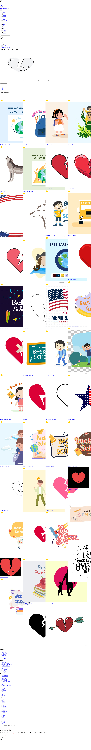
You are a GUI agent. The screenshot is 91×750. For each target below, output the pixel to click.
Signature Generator (5, 679)
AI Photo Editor (4, 671)
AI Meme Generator (5, 676)
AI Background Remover (6, 681)
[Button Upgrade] (1, 38)
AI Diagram (4, 670)
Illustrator (3, 709)
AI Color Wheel (4, 677)
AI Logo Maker (4, 661)
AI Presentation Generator (6, 668)
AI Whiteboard (4, 669)
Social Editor (4, 657)
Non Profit (3, 694)
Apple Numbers (4, 707)
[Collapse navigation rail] (8, 8)
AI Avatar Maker (4, 680)
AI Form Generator (5, 667)
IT (2, 693)
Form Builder (4, 656)
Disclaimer (3, 721)
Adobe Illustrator (4, 95)
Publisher (3, 701)
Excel (3, 699)
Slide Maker (4, 654)
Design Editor (4, 652)
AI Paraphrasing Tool (5, 682)
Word (3, 698)
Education (3, 695)
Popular (3, 712)
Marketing (3, 688)
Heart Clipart (4, 45)
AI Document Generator (6, 666)
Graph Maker (4, 658)
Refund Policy (4, 720)
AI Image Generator (5, 662)
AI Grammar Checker (5, 684)
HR (2, 691)
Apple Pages (4, 706)
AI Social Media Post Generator (7, 664)
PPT (3, 700)
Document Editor (4, 651)
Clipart (3, 43)
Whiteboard (4, 655)
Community (4, 716)
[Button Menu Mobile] (1, 0)
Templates (3, 41)
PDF (3, 705)
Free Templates (4, 711)
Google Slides (4, 704)
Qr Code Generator (5, 675)
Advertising (4, 690)
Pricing (3, 717)
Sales (3, 689)
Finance (3, 692)
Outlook (3, 702)
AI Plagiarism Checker (5, 683)
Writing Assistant (4, 653)
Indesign (3, 710)
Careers (3, 722)
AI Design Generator (5, 663)
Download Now (2, 735)
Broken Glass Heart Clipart (6, 47)
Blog (3, 723)
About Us (3, 715)
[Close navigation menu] (1, 10)
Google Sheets (4, 703)
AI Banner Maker (5, 665)
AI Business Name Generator (6, 685)
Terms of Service (4, 719)
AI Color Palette (4, 678)
